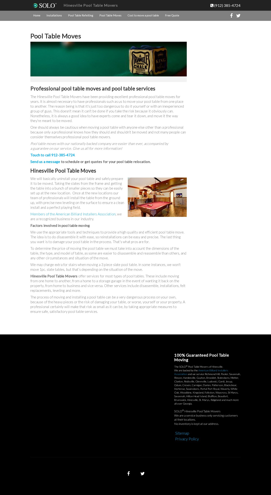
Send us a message (45, 161)
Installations (54, 15)
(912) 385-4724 (227, 5)
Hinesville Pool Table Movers (91, 5)
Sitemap (182, 433)
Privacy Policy (187, 438)
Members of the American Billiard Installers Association (73, 214)
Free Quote (172, 15)
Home (36, 15)
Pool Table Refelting (80, 15)
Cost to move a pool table (143, 15)
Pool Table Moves (110, 15)
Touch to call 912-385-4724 (52, 155)
